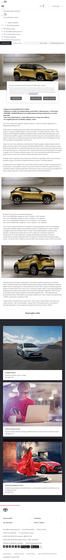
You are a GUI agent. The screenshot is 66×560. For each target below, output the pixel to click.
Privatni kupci (6, 43)
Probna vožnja (43, 43)
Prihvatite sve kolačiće (49, 98)
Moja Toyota (57, 6)
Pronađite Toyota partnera (57, 43)
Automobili (7, 518)
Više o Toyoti (39, 522)
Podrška (37, 518)
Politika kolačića (31, 553)
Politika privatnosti (19, 553)
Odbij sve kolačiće (35, 98)
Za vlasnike (7, 522)
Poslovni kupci (17, 43)
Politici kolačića (32, 93)
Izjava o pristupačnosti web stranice (47, 553)
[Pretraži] (48, 6)
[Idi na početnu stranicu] (2, 6)
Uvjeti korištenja (7, 553)
